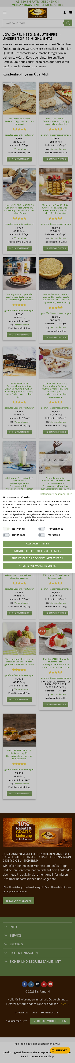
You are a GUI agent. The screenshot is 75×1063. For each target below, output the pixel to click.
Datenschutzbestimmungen (56, 494)
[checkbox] (6, 529)
